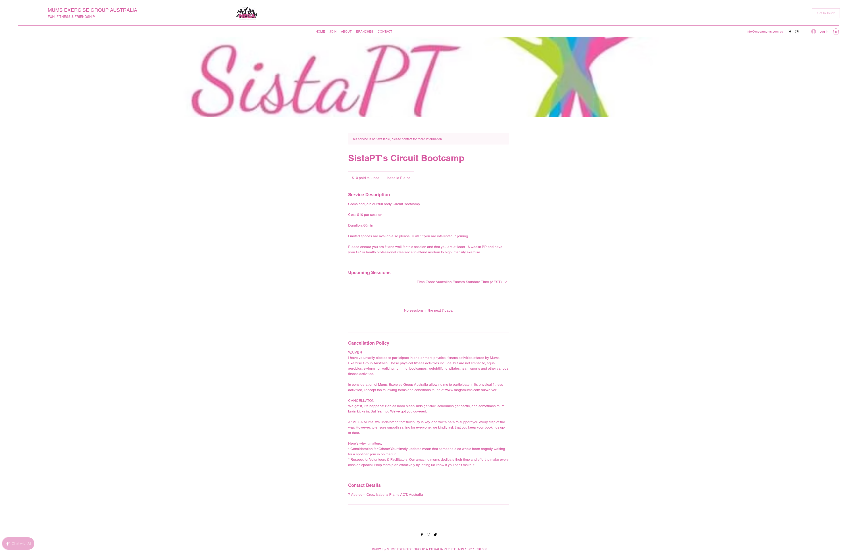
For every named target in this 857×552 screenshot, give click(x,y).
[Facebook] (790, 31)
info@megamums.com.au (765, 31)
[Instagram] (797, 31)
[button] (826, 13)
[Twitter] (435, 534)
